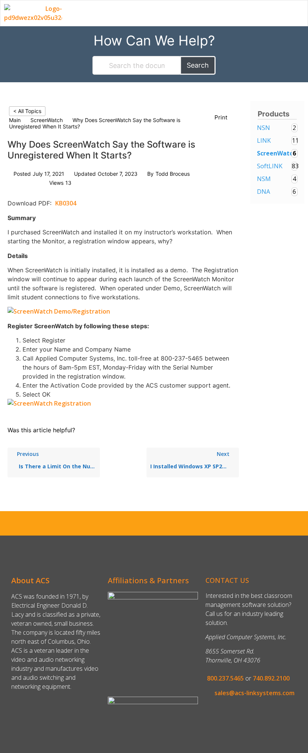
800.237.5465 (225, 678)
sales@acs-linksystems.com (254, 693)
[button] (302, 12)
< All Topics (27, 111)
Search (198, 65)
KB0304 (65, 203)
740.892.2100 (271, 678)
